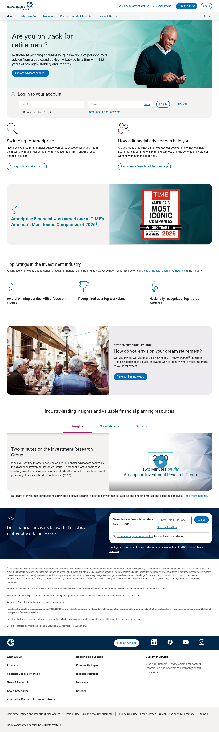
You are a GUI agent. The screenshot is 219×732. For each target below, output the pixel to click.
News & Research (18, 682)
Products (12, 665)
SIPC (83, 626)
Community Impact (87, 665)
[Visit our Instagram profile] (201, 643)
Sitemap (203, 714)
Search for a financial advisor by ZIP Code (133, 522)
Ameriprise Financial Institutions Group (31, 699)
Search (208, 16)
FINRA (73, 626)
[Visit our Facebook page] (170, 643)
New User (182, 104)
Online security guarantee (135, 6)
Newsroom (82, 682)
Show (147, 104)
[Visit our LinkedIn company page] (154, 643)
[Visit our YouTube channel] (185, 643)
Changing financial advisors (27, 166)
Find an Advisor (186, 5)
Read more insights (195, 495)
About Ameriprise (18, 691)
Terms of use (72, 714)
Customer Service (161, 6)
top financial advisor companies (165, 270)
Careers (81, 691)
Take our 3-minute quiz (130, 376)
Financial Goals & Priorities (23, 673)
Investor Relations (87, 673)
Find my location (167, 527)
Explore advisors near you (30, 73)
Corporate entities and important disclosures (33, 714)
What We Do (14, 656)
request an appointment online (135, 536)
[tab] (77, 426)
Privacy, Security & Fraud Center (136, 714)
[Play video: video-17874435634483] (161, 462)
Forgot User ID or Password (104, 112)
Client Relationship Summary (176, 714)
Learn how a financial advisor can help (144, 166)
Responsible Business (89, 656)
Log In (206, 5)
